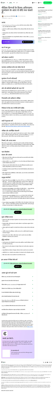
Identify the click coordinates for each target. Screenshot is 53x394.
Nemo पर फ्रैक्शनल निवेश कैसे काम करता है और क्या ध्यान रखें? (14, 305)
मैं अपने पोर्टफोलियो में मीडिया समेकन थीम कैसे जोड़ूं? (11, 292)
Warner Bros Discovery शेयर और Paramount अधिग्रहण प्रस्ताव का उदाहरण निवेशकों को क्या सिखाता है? (15, 301)
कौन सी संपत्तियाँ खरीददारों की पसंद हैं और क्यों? (10, 296)
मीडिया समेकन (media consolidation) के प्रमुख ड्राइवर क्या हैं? (14, 284)
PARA (12, 188)
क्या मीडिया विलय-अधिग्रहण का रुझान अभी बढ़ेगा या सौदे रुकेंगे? (13, 309)
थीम (7, 2)
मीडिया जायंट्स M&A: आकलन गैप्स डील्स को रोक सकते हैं (21, 209)
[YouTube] (47, 362)
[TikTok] (45, 362)
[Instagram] (51, 362)
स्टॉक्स (14, 2)
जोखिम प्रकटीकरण (30, 326)
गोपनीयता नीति (3, 390)
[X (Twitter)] (43, 362)
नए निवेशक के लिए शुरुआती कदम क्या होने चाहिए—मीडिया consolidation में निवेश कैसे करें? (16, 314)
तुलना (17, 2)
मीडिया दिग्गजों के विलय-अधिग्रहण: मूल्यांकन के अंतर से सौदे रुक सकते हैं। (18, 126)
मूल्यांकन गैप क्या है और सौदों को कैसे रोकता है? (10, 280)
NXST (13, 202)
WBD (14, 180)
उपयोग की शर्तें (11, 390)
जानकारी (10, 2)
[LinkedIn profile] (16, 16)
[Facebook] (49, 362)
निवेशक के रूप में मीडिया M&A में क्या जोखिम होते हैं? (11, 288)
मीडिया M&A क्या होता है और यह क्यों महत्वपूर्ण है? (11, 276)
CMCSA (13, 195)
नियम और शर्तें (7, 390)
